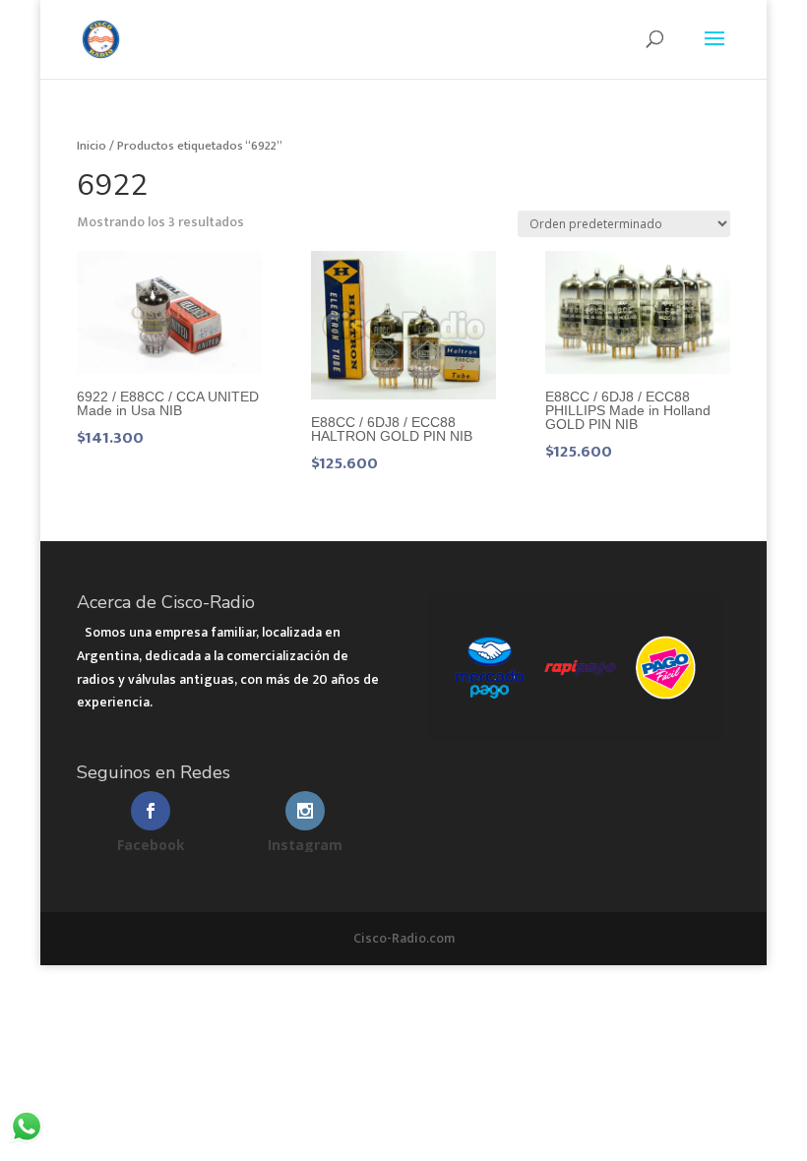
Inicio (91, 145)
